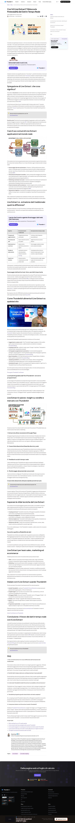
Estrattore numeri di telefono (53, 793)
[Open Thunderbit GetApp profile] (5, 797)
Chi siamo (50, 814)
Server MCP (23, 801)
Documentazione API (52, 810)
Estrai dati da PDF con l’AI (25, 810)
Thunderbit (27, 75)
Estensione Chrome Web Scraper (27, 791)
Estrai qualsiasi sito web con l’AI (26, 806)
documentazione (28, 608)
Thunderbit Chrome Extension (30, 588)
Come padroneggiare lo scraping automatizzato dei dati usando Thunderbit (26, 726)
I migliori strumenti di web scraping (27, 808)
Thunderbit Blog (12, 345)
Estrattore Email (51, 791)
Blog (11, 4)
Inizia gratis (12, 68)
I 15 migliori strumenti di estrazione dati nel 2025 (20, 730)
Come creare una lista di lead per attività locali (29, 814)
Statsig (20, 255)
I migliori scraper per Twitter (26, 812)
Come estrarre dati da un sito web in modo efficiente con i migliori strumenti (26, 728)
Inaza (14, 107)
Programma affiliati (51, 806)
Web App (22, 795)
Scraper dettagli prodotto (53, 795)
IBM (20, 101)
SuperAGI (28, 294)
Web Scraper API (24, 797)
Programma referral (51, 808)
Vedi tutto (50, 797)
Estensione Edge (24, 793)
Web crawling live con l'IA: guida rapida (18, 723)
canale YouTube (42, 642)
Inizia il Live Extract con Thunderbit (15, 613)
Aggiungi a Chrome (62, 819)
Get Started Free (14, 115)
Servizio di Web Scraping (52, 812)
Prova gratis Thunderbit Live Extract (15, 372)
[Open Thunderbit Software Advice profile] (11, 797)
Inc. (27, 178)
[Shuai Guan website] (18, 734)
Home (8, 4)
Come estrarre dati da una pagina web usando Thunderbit (22, 725)
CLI (21, 799)
